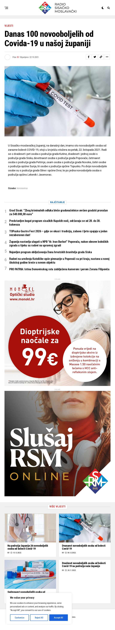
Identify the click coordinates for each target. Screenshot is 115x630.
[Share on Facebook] (88, 57)
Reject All (39, 617)
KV (18, 57)
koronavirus (22, 188)
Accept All (58, 617)
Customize (19, 617)
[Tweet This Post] (94, 57)
